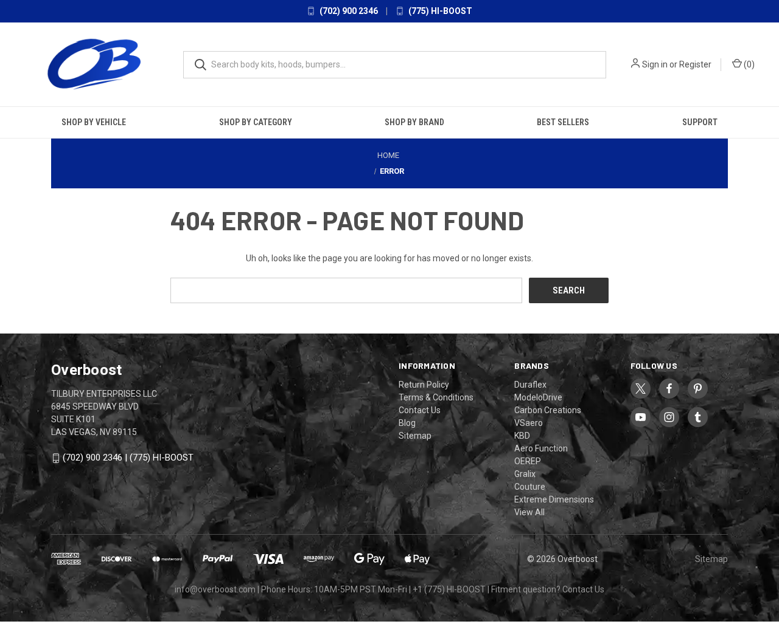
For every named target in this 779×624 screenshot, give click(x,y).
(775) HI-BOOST (439, 11)
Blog (407, 423)
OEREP (527, 461)
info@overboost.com (215, 589)
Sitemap (415, 436)
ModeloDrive (538, 397)
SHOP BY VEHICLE (93, 122)
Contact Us (420, 410)
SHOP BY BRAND (414, 122)
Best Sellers (563, 122)
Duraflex (530, 384)
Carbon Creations (547, 410)
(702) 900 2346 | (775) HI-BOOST (128, 457)
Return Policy (424, 384)
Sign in (655, 64)
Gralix (525, 474)
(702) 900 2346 (348, 11)
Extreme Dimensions (554, 499)
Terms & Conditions (436, 397)
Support (700, 122)
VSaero (528, 423)
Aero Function (541, 448)
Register (695, 64)
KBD (522, 436)
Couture (529, 487)
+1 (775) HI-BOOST (449, 589)
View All (529, 512)
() (748, 64)
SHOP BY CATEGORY (255, 122)
